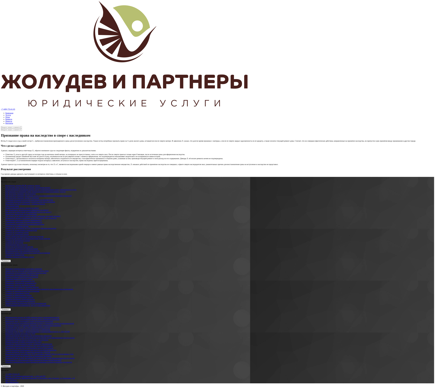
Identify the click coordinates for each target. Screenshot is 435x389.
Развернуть (6, 261)
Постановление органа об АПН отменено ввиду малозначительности (32, 317)
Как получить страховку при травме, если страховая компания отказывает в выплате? (38, 196)
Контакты (9, 123)
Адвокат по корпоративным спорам (19, 297)
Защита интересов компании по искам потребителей (25, 303)
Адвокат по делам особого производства (21, 230)
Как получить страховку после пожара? (20, 194)
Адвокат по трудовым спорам (16, 226)
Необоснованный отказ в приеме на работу (22, 208)
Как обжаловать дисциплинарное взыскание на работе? (27, 210)
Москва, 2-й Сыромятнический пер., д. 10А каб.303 (25, 376)
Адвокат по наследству (14, 243)
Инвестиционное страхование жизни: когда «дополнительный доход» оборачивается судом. (41, 190)
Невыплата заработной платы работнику (21, 214)
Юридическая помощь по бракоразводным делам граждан (27, 239)
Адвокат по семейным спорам (17, 234)
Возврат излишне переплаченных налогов (21, 277)
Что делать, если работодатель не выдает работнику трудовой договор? (33, 216)
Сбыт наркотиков (12, 206)
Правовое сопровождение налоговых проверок (23, 269)
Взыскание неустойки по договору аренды (22, 287)
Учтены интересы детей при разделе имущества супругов (27, 352)
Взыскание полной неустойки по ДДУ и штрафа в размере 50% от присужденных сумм (39, 354)
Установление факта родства (16, 245)
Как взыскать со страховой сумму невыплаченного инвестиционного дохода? (35, 192)
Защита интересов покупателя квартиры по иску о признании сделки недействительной (39, 323)
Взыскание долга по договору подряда (20, 285)
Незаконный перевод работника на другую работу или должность (31, 218)
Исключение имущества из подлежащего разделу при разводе (29, 348)
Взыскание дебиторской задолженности (20, 283)
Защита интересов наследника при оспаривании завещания (28, 336)
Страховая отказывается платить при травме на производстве (29, 200)
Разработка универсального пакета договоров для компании (28, 344)
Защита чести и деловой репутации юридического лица (27, 271)
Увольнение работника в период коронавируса (23, 220)
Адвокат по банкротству (14, 255)
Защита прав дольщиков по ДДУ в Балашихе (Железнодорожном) (30, 228)
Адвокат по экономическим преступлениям (22, 291)
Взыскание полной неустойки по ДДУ (20, 334)
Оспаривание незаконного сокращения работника (24, 224)
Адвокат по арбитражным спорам (18, 295)
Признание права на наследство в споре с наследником (26, 340)
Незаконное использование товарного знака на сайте (25, 273)
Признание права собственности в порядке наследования (27, 253)
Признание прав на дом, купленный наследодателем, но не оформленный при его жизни (40, 338)
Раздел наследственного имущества (19, 247)
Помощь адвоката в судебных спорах (19, 257)
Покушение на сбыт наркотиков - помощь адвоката (25, 204)
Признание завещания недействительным (21, 249)
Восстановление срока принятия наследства (22, 251)
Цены (7, 117)
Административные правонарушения (20, 299)
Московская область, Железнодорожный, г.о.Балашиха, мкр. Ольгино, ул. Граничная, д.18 (40, 378)
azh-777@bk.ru (11, 380)
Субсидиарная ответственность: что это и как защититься (27, 305)
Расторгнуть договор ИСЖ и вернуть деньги (22, 186)
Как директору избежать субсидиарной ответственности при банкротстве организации (39, 289)
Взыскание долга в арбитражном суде (20, 281)
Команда (8, 119)
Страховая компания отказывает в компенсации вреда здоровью (30, 202)
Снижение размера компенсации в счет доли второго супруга (29, 346)
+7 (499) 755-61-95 (8, 109)
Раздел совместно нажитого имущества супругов (24, 236)
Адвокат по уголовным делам (17, 232)
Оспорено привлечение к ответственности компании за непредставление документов (38, 362)
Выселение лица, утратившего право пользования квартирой (29, 321)
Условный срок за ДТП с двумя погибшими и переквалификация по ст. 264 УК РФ (37, 332)
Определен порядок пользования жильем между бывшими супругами (32, 319)
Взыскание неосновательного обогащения (21, 275)
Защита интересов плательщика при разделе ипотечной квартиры (30, 350)
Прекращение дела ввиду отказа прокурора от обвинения (27, 330)
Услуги (8, 115)
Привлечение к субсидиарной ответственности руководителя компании (33, 360)
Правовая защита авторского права (19, 279)
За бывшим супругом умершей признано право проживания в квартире (33, 325)
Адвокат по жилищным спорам (17, 241)
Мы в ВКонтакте (11, 382)
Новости (8, 121)
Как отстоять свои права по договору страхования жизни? (28, 188)
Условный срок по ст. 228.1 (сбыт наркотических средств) (27, 328)
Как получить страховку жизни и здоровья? (22, 198)
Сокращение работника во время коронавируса (23, 222)
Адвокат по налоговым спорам (17, 293)
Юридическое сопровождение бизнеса (20, 301)
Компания (9, 113)
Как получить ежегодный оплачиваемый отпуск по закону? (28, 212)
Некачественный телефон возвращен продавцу (23, 342)
